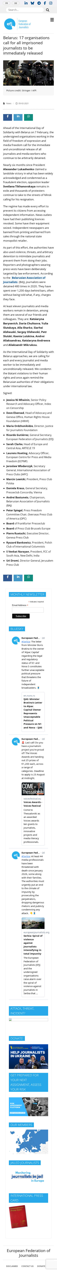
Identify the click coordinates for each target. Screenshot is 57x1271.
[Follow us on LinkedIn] (26, 3)
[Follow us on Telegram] (39, 3)
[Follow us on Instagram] (50, 3)
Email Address (20, 605)
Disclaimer (12, 1266)
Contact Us (27, 1266)
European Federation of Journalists (28, 1253)
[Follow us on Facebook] (45, 3)
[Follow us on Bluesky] (32, 3)
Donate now (44, 1266)
